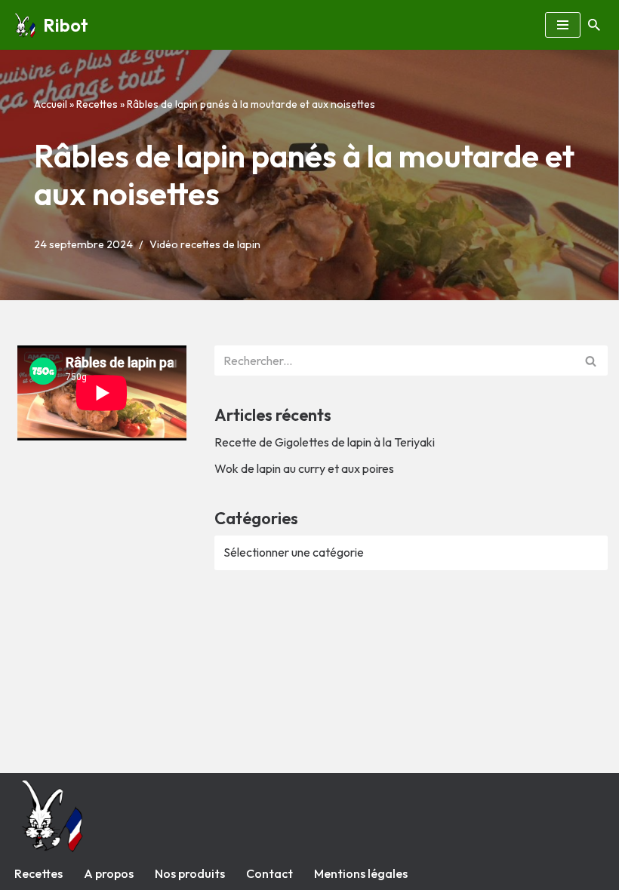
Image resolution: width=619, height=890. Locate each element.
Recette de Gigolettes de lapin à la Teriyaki (324, 442)
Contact (269, 873)
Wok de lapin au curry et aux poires (304, 468)
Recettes (97, 104)
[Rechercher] (594, 25)
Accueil (50, 104)
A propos (109, 873)
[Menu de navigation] (563, 25)
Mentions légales (361, 873)
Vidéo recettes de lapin (204, 244)
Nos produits (190, 873)
